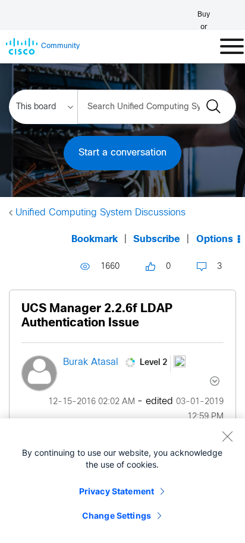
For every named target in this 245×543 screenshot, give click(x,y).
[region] (122, 480)
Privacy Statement (116, 491)
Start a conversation (122, 152)
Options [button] (214, 239)
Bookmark (94, 239)
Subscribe (156, 239)
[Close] (227, 436)
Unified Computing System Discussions (100, 212)
